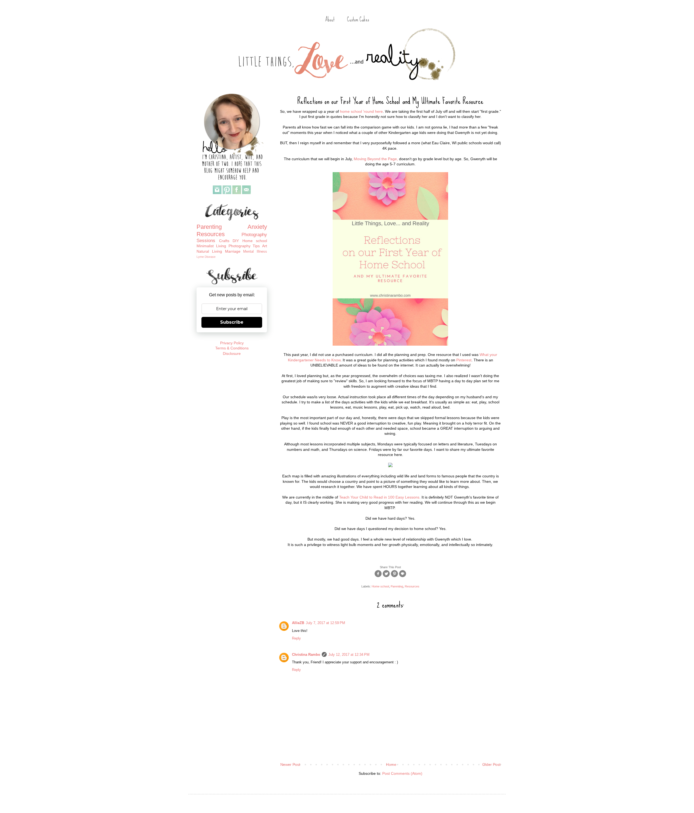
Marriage (232, 251)
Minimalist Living (211, 246)
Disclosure (232, 353)
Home (391, 764)
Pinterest (463, 360)
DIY (236, 241)
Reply (296, 638)
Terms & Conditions (232, 348)
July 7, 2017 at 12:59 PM (325, 623)
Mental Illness (255, 251)
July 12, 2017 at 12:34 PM (349, 655)
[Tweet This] (386, 576)
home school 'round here (361, 111)
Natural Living (209, 251)
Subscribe (231, 322)
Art (264, 246)
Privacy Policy (232, 343)
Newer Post (290, 764)
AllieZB (298, 623)
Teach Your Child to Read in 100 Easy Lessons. (379, 497)
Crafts (224, 241)
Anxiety (257, 226)
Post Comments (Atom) (402, 773)
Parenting (397, 586)
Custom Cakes (358, 19)
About (330, 19)
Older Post (491, 764)
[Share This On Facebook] (378, 576)
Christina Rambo (306, 655)
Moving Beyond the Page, (376, 159)
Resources (412, 586)
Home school (380, 586)
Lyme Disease (206, 256)
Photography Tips (244, 246)
